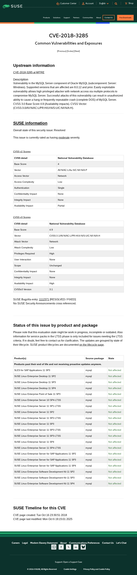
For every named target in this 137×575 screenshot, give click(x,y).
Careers (16, 543)
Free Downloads (125, 17)
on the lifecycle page (91, 344)
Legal (25, 543)
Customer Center (68, 3)
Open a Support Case (72, 562)
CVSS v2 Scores (22, 151)
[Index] (70, 51)
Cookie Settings (70, 569)
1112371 (44, 299)
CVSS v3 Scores (22, 217)
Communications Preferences (84, 543)
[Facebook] (61, 547)
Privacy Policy (89, 569)
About (63, 543)
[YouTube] (53, 547)
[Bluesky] (83, 547)
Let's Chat (121, 543)
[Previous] (61, 51)
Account (90, 3)
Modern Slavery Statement (44, 543)
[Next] (77, 51)
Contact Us (109, 17)
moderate (64, 137)
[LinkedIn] (75, 547)
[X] (68, 547)
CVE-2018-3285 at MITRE (28, 72)
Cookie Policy (104, 569)
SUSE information (30, 123)
